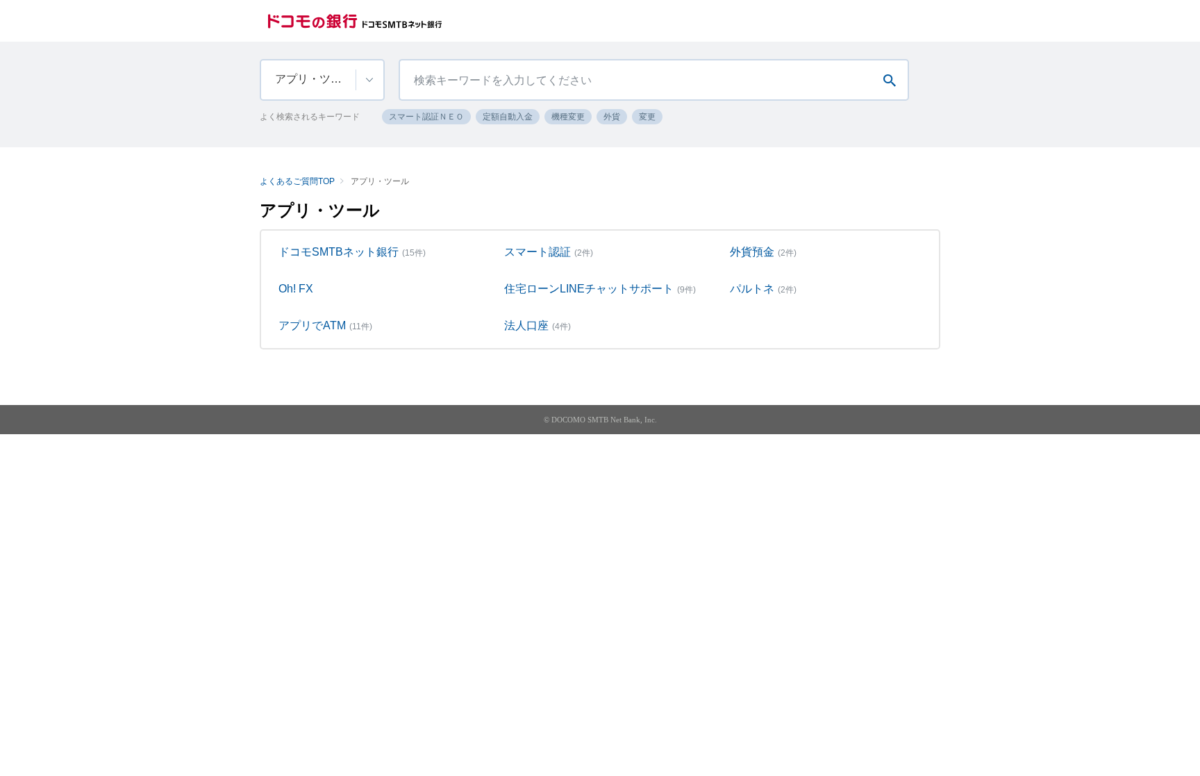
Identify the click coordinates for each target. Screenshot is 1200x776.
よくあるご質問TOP (297, 181)
